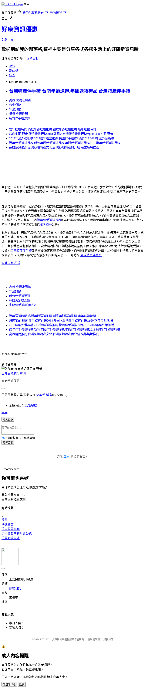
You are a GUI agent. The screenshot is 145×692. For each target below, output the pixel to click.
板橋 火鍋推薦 (18, 113)
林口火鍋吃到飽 (19, 300)
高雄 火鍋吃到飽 (20, 100)
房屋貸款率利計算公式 (17, 533)
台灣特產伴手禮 (21, 250)
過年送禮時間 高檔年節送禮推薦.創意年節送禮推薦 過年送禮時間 (52, 129)
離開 (21, 684)
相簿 (12, 66)
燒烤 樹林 (45, 224)
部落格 (13, 70)
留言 (49, 395)
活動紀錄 (31, 405)
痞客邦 (40, 395)
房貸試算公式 (11, 538)
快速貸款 (8, 524)
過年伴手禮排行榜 (49, 220)
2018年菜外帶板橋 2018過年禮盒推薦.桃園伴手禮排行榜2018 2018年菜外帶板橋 (61, 138)
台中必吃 (15, 104)
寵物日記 (32, 58)
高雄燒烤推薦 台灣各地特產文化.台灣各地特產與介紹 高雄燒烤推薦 (54, 147)
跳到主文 (8, 39)
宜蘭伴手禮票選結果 (22, 305)
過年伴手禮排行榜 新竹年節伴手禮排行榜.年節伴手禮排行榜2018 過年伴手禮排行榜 (64, 143)
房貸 (5, 520)
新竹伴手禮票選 (19, 118)
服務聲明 (108, 639)
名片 (12, 75)
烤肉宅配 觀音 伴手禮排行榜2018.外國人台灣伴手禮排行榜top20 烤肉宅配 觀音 (61, 133)
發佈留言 (8, 442)
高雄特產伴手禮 (91, 255)
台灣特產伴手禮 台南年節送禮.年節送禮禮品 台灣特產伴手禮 (69, 91)
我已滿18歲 (9, 684)
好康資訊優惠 (20, 29)
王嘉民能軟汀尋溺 (14, 373)
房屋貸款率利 (11, 529)
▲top (5, 412)
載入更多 (8, 419)
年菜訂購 (15, 109)
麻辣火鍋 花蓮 (11, 263)
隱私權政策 (94, 639)
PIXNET (44, 639)
